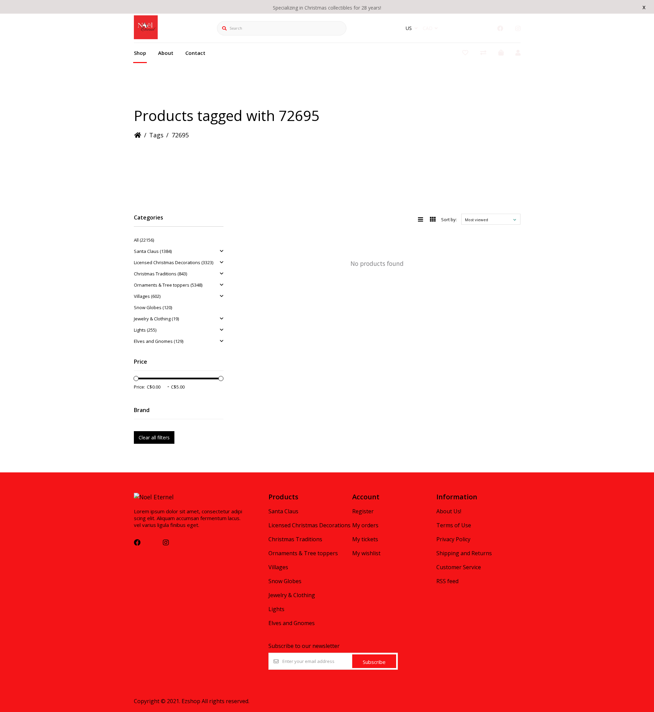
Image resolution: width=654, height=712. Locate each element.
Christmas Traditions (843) (160, 274)
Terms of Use (453, 525)
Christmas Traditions (295, 539)
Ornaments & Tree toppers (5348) (168, 285)
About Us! (448, 511)
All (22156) (144, 240)
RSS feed (447, 581)
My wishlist (366, 553)
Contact (195, 52)
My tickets (365, 539)
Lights (276, 609)
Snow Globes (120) (153, 307)
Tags (156, 135)
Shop (140, 52)
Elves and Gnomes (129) (158, 341)
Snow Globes (284, 581)
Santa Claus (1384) (153, 251)
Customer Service (458, 567)
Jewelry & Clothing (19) (156, 319)
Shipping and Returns (464, 553)
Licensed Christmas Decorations (309, 525)
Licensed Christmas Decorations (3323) (173, 262)
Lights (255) (145, 330)
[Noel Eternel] (146, 37)
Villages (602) (147, 296)
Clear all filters (154, 437)
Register (363, 511)
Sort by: (449, 219)
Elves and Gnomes (291, 623)
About (165, 52)
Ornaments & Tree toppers (303, 553)
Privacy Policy (453, 539)
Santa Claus (283, 511)
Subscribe (374, 661)
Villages (278, 567)
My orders (365, 525)
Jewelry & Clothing (291, 595)
